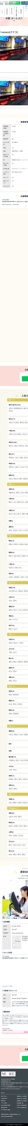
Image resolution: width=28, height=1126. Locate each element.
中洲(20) (11, 734)
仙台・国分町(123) (13, 591)
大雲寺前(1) (20, 661)
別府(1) (15, 769)
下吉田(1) (15, 835)
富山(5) (10, 854)
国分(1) (18, 760)
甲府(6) (10, 835)
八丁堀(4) (21, 642)
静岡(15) (11, 556)
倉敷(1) (15, 661)
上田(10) (11, 816)
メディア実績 (4, 1103)
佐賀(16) (11, 788)
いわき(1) (20, 610)
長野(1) (20, 816)
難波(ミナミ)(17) (13, 502)
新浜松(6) (24, 556)
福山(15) (16, 642)
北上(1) (15, 629)
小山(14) (17, 457)
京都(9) (18, 492)
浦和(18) (22, 422)
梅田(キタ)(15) (20, 502)
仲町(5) (21, 826)
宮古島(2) (25, 802)
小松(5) (23, 845)
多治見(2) (11, 577)
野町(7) (10, 845)
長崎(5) (16, 779)
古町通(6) (16, 826)
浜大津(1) (15, 530)
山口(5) (15, 652)
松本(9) (15, 816)
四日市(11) (11, 567)
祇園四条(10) (12, 492)
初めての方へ (11, 11)
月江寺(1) (21, 835)
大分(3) (10, 769)
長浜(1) (10, 530)
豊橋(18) (11, 544)
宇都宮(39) (11, 457)
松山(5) (10, 802)
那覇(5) (15, 802)
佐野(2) (21, 457)
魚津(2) (23, 854)
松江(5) (10, 671)
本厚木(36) (21, 445)
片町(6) (15, 845)
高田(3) (25, 826)
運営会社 (21, 11)
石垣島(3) (19, 802)
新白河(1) (25, 610)
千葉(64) (11, 434)
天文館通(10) (12, 760)
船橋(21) (20, 434)
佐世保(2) (25, 779)
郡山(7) (15, 610)
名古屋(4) (21, 544)
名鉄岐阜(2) (17, 577)
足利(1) (26, 457)
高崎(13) (16, 478)
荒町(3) (19, 854)
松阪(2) (16, 567)
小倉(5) (21, 734)
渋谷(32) (11, 410)
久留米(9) (16, 734)
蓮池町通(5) (16, 694)
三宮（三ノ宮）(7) (17, 513)
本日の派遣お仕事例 (5, 1105)
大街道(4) (19, 704)
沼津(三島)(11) (17, 556)
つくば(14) (22, 467)
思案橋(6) (11, 779)
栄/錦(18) (16, 544)
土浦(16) (17, 467)
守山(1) (20, 530)
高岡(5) (15, 854)
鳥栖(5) (15, 788)
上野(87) (11, 408)
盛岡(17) (11, 629)
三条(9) (22, 492)
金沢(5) (19, 845)
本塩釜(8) (20, 591)
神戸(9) (10, 513)
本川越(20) (16, 422)
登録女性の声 (4, 1107)
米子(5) (15, 680)
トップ (2, 11)
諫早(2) (20, 779)
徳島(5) (10, 713)
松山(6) (10, 704)
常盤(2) (10, 661)
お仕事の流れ (7, 11)
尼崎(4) (23, 513)
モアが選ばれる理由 (16, 11)
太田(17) (11, 478)
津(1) (20, 567)
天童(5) (15, 600)
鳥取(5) (10, 680)
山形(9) (10, 600)
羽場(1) (22, 577)
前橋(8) (20, 478)
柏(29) (15, 434)
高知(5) (10, 694)
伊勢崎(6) (25, 478)
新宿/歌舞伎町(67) (18, 408)
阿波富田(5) (16, 713)
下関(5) (10, 652)
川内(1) (22, 760)
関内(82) (11, 445)
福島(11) (11, 610)
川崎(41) (16, 445)
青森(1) (10, 619)
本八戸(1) (15, 619)
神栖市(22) (11, 467)
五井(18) (24, 434)
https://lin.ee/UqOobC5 (14, 1088)
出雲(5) (15, 671)
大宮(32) (11, 422)
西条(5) (15, 704)
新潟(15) (11, 826)
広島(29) (11, 642)
